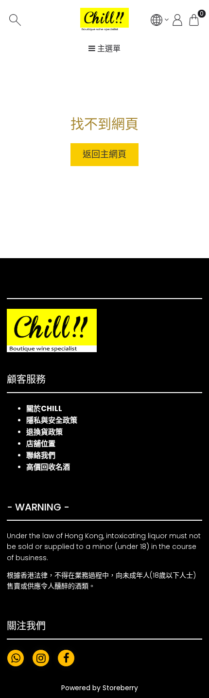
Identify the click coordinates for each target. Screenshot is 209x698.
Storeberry (120, 688)
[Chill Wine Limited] (104, 19)
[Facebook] (66, 658)
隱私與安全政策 (51, 420)
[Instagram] (41, 658)
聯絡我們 (40, 455)
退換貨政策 (44, 432)
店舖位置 (40, 443)
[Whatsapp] (15, 658)
